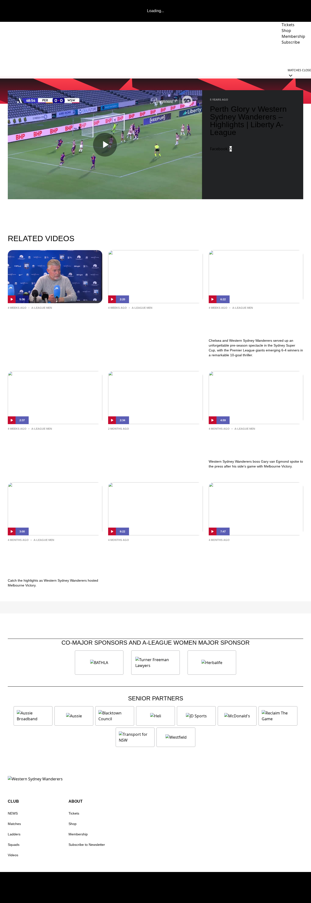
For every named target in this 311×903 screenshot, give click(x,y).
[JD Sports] (196, 715)
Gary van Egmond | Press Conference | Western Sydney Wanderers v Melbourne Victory (251, 444)
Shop (73, 824)
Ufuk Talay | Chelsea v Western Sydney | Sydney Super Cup (150, 319)
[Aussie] (74, 715)
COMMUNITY (270, 56)
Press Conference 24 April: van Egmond (150, 551)
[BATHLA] (99, 662)
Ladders (14, 834)
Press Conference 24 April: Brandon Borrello (245, 551)
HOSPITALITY (242, 56)
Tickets (74, 813)
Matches (14, 824)
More (298, 56)
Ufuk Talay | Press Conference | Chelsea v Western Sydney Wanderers (50, 323)
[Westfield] (176, 737)
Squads (13, 845)
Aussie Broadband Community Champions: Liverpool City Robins (155, 440)
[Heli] (155, 715)
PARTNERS (210, 56)
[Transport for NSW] (135, 737)
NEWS (160, 56)
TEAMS (183, 56)
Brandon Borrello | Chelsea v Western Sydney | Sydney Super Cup (51, 444)
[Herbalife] (212, 662)
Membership (78, 834)
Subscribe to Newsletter (87, 845)
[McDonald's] (237, 715)
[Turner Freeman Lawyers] (155, 662)
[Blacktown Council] (114, 715)
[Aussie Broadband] (33, 715)
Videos (13, 855)
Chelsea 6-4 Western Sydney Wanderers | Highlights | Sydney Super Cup (252, 323)
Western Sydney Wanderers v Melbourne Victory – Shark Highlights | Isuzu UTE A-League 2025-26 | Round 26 (52, 559)
